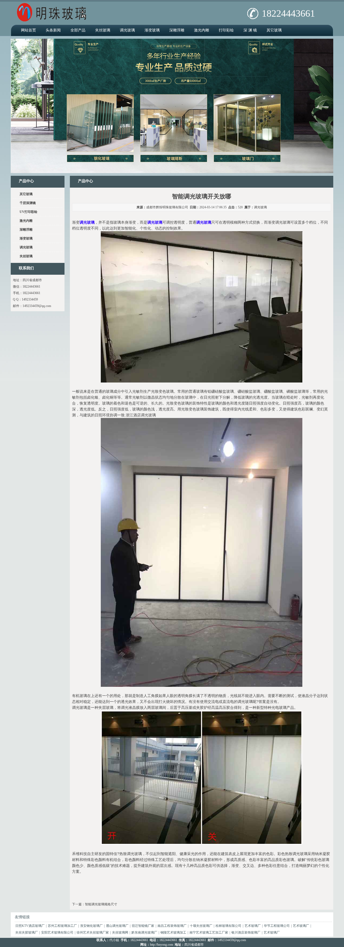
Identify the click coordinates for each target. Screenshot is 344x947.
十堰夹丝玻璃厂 (201, 926)
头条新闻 (53, 30)
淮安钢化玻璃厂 (91, 926)
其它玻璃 (274, 30)
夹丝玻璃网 (120, 932)
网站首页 (28, 30)
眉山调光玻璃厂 (117, 926)
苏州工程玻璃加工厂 (62, 926)
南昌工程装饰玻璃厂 (172, 926)
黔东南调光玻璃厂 (144, 932)
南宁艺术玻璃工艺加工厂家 (208, 932)
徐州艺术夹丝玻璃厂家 (93, 932)
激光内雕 (201, 30)
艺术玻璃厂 (253, 926)
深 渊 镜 (250, 30)
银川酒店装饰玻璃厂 (245, 932)
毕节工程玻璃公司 (277, 926)
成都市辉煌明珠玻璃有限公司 (167, 207)
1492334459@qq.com (37, 306)
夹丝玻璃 (102, 30)
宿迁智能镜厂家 (143, 926)
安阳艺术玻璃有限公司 (57, 932)
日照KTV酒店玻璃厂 (30, 926)
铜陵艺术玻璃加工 (173, 932)
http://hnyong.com (161, 944)
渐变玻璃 (152, 30)
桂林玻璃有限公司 (228, 926)
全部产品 (77, 30)
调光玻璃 (127, 30)
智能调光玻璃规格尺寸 (101, 904)
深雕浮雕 (176, 30)
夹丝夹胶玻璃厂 (26, 932)
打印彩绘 (226, 30)
